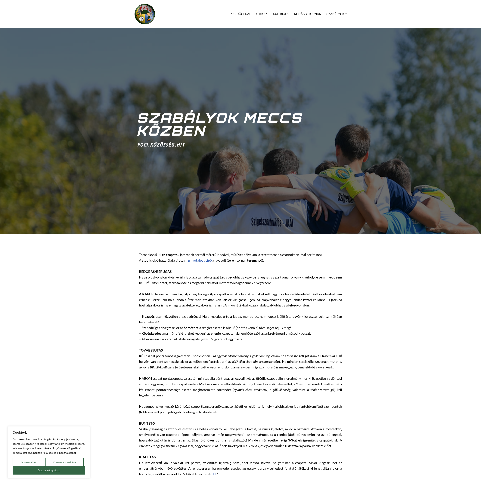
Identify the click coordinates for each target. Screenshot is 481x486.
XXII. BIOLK (281, 14)
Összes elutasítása (64, 462)
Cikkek (262, 14)
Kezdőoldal (241, 14)
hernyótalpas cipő (199, 260)
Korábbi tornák (307, 14)
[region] (49, 452)
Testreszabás (28, 462)
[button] (346, 14)
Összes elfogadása (49, 470)
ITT (214, 474)
